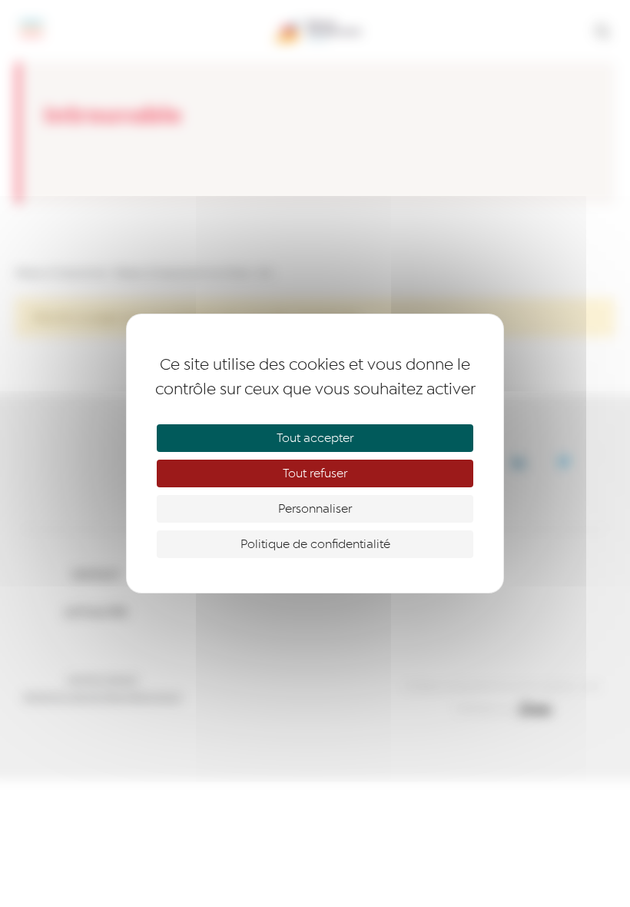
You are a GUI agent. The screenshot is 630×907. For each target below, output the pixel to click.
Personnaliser (315, 509)
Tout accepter (315, 438)
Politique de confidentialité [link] (315, 544)
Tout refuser (315, 473)
